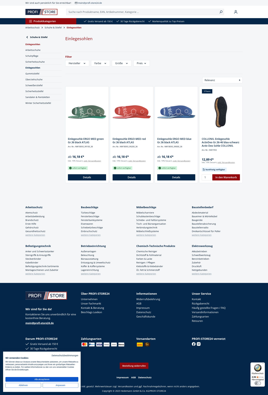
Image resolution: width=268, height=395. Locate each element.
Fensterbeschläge (90, 216)
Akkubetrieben (199, 251)
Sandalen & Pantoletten (37, 97)
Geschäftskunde (145, 316)
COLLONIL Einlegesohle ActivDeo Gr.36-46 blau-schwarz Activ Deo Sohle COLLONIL (220, 142)
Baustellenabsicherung (204, 223)
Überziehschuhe (33, 79)
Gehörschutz (32, 227)
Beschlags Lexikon (91, 312)
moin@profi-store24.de (90, 2)
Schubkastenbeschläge (148, 216)
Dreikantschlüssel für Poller (206, 231)
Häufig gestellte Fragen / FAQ (209, 308)
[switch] (258, 383)
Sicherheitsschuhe (35, 61)
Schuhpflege (31, 55)
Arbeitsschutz (33, 207)
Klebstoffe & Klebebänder (149, 266)
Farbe (97, 63)
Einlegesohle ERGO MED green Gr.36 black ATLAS (86, 140)
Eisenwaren (87, 223)
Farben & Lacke (144, 258)
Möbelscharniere (145, 212)
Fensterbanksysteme (91, 220)
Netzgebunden (199, 270)
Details (87, 177)
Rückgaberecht (200, 303)
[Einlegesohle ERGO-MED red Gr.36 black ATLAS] (132, 112)
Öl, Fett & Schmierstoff (148, 270)
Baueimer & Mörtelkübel (204, 216)
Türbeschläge (88, 212)
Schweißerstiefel (34, 85)
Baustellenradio (200, 227)
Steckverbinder (33, 258)
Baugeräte (197, 220)
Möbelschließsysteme (147, 231)
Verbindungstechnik (146, 227)
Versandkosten (125, 386)
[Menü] (263, 364)
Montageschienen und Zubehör (41, 270)
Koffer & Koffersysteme (93, 266)
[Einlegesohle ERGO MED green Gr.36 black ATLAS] (87, 112)
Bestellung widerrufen (134, 365)
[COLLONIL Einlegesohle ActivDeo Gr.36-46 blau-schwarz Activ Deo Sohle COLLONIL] (221, 112)
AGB (138, 303)
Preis (140, 63)
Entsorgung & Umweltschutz (95, 262)
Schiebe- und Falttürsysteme (151, 220)
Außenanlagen (88, 251)
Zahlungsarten (200, 316)
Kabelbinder (31, 262)
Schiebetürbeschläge (92, 227)
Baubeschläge (89, 207)
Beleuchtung (87, 255)
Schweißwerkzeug (201, 255)
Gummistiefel (32, 73)
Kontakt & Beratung (92, 308)
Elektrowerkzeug (202, 246)
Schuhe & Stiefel (38, 37)
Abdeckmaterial (200, 212)
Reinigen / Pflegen (145, 262)
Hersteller (74, 63)
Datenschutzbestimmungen (65, 355)
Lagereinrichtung (90, 270)
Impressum (143, 308)
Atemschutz (31, 212)
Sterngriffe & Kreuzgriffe (38, 255)
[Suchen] (221, 12)
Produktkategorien (45, 21)
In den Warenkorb (226, 177)
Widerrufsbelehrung (148, 299)
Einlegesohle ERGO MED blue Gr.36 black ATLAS (174, 140)
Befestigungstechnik (38, 246)
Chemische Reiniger (146, 251)
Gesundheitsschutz (35, 231)
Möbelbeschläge (146, 207)
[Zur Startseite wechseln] (41, 12)
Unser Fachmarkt (91, 303)
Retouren (197, 321)
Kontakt (196, 299)
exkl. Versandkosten (92, 161)
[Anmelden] (236, 12)
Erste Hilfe (30, 223)
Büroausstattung (89, 258)
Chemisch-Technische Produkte (155, 246)
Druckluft (196, 266)
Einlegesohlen (32, 67)
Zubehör (196, 262)
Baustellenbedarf (202, 207)
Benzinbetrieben (200, 258)
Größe (119, 63)
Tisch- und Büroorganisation (151, 223)
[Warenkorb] (241, 12)
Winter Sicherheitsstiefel (38, 103)
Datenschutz (143, 312)
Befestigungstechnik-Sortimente (42, 266)
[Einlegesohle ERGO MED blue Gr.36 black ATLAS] (176, 112)
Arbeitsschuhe (32, 50)
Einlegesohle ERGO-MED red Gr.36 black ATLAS (129, 140)
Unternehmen (89, 299)
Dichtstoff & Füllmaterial (148, 255)
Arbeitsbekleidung (35, 216)
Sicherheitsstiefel (34, 91)
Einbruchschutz (89, 231)
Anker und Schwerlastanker (39, 251)
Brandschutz (32, 220)
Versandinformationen (205, 312)
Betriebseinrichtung (93, 246)
